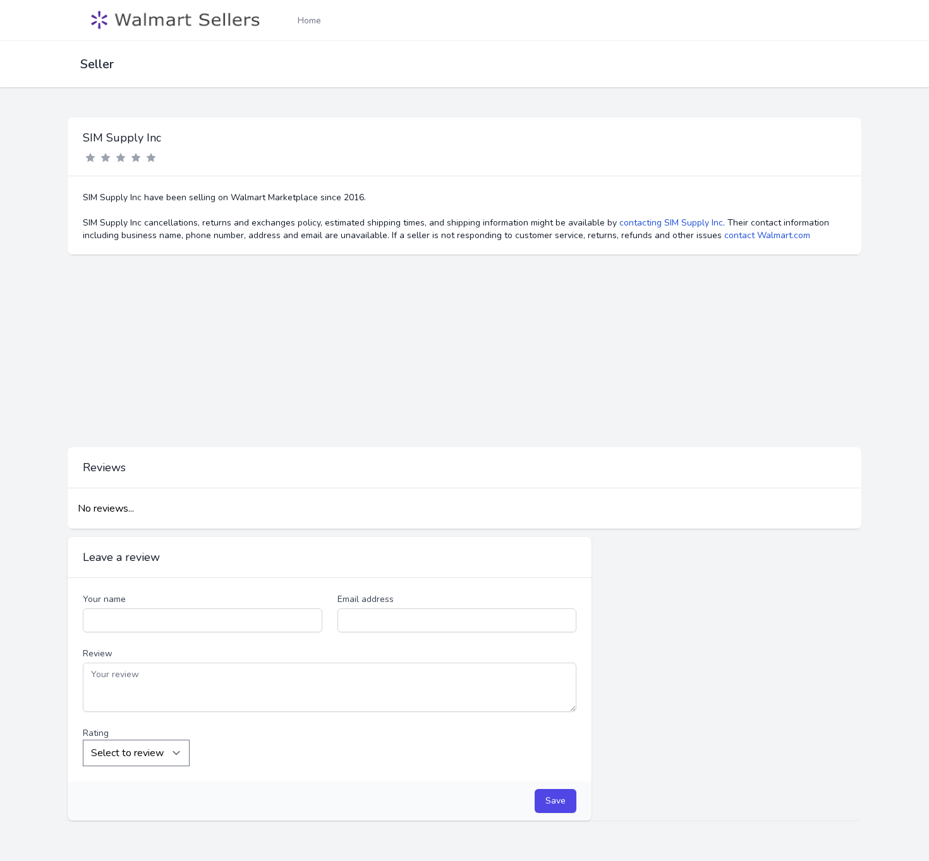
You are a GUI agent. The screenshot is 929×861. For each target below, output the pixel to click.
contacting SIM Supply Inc (671, 223)
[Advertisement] (464, 351)
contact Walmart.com (767, 235)
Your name (104, 599)
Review (97, 653)
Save (555, 801)
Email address (365, 599)
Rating (96, 733)
